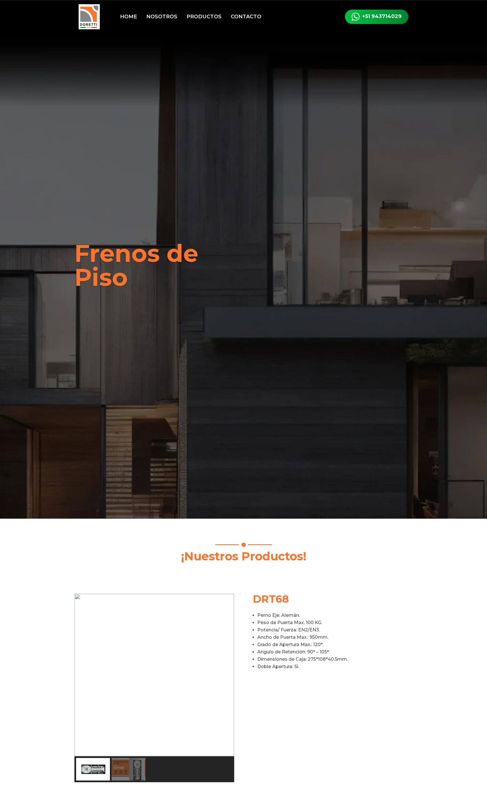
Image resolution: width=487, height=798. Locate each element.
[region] (154, 688)
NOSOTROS (161, 17)
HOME (128, 17)
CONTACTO (246, 17)
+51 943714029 (382, 16)
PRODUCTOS (204, 17)
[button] (83, 675)
